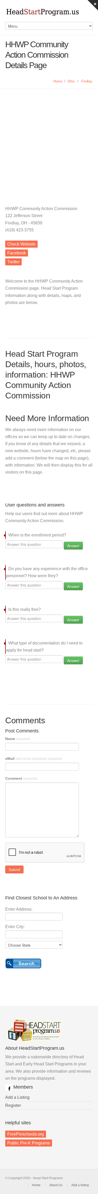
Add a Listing (17, 1097)
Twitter (13, 262)
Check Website (21, 244)
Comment (21, 778)
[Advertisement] (49, 140)
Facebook (16, 253)
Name (17, 739)
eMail (33, 758)
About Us (55, 1185)
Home (57, 81)
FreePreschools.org (25, 1134)
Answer (73, 545)
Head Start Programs (49, 13)
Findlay (86, 81)
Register (13, 1105)
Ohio (70, 81)
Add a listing (80, 1185)
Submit (14, 869)
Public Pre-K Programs (28, 1143)
